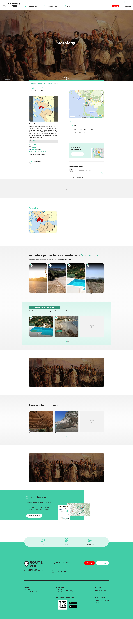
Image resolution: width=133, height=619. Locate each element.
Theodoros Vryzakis (6, 79)
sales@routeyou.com (101, 593)
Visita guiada (102, 2)
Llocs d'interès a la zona (79, 132)
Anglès (53, 149)
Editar (42, 90)
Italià (41, 151)
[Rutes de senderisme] (76, 278)
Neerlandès (46, 151)
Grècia (36, 83)
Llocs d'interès (31, 83)
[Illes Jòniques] (66, 421)
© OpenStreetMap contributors (98, 117)
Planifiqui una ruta (62, 562)
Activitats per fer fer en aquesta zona (83, 129)
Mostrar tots (89, 255)
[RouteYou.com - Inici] (14, 5)
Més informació (33, 144)
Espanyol (31, 151)
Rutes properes (77, 154)
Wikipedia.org (34, 140)
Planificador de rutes (34, 515)
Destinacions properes (79, 135)
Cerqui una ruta (61, 571)
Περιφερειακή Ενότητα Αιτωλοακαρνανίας (45, 83)
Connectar (102, 563)
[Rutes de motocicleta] (38, 278)
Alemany (48, 149)
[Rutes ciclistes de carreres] (95, 278)
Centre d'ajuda (100, 603)
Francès (37, 151)
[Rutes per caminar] (57, 278)
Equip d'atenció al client (102, 600)
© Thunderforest (90, 117)
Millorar (116, 6)
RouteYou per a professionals (114, 2)
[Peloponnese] (41, 421)
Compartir (33, 90)
